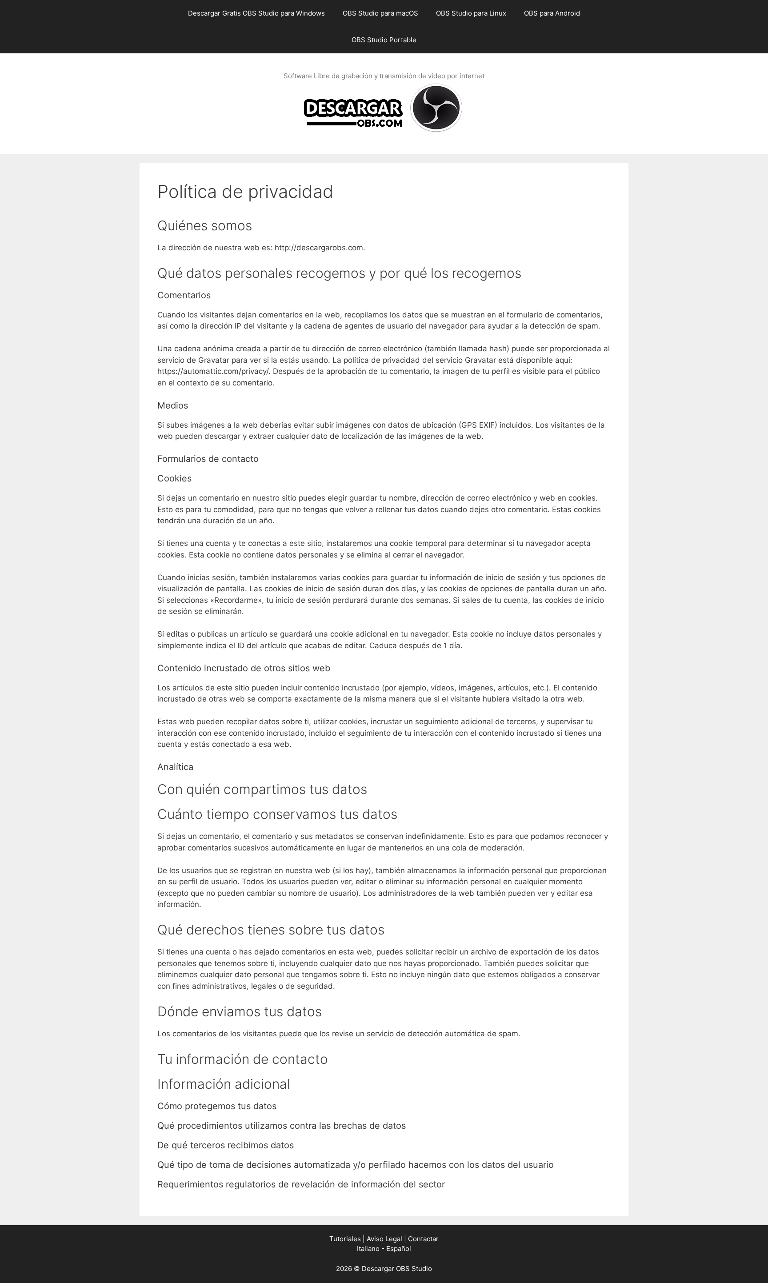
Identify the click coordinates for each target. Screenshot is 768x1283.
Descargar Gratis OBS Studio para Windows (256, 13)
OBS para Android (552, 13)
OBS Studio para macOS (380, 13)
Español (398, 1248)
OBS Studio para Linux (471, 13)
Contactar (423, 1239)
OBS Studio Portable (384, 40)
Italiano (368, 1248)
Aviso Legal (384, 1239)
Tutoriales (345, 1239)
